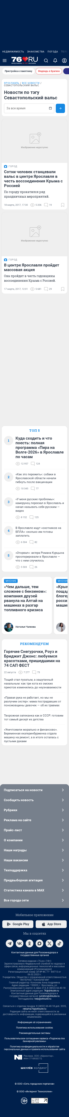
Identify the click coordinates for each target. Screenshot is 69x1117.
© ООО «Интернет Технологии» (34, 1091)
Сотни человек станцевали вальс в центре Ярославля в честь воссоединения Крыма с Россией (33, 178)
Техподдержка (15, 870)
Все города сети (16, 900)
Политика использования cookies (34, 1027)
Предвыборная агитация (23, 880)
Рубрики (10, 810)
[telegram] (9, 943)
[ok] (29, 943)
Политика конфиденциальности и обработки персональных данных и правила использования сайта (34, 1048)
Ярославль (11, 83)
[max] (39, 943)
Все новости (31, 83)
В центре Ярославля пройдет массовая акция (31, 267)
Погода (53, 51)
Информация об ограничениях (34, 1022)
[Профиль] (64, 60)
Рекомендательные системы (34, 1033)
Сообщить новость (19, 800)
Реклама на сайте (17, 820)
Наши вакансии (16, 860)
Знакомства (35, 51)
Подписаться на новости (23, 790)
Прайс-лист (13, 830)
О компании (13, 840)
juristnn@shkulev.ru (49, 996)
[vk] (19, 943)
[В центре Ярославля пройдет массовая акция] (34, 234)
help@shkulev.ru (42, 998)
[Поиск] (46, 60)
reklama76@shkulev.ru (34, 1008)
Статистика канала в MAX (24, 890)
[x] (49, 943)
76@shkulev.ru (51, 990)
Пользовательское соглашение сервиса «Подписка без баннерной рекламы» (34, 1040)
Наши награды (15, 850)
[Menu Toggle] (4, 60)
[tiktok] (59, 943)
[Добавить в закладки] (62, 205)
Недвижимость (13, 51)
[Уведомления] (55, 60)
